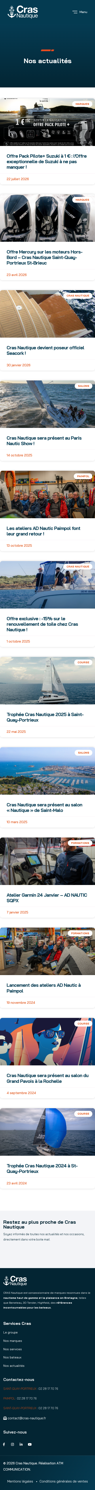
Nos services (12, 1349)
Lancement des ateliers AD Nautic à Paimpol (44, 987)
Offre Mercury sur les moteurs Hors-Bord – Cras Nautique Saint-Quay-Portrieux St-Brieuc (44, 257)
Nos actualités (14, 1366)
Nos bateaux (12, 1357)
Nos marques (12, 1341)
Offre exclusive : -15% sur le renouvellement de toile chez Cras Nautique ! (42, 624)
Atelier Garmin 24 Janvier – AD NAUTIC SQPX (47, 897)
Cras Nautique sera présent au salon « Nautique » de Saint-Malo (44, 807)
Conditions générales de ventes (64, 1481)
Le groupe (10, 1332)
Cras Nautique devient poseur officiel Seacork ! (45, 350)
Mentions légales (20, 1481)
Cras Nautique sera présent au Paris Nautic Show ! (44, 440)
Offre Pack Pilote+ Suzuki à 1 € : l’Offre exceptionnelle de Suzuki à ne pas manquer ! (47, 161)
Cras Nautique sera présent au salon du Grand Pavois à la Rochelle (47, 1078)
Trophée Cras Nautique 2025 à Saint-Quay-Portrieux (45, 717)
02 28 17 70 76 (48, 1388)
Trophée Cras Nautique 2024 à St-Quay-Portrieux (42, 1168)
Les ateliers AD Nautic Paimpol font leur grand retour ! (43, 531)
